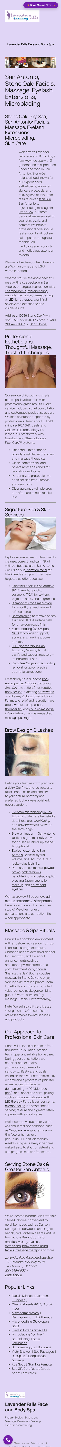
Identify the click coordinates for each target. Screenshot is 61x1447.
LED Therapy (43, 1317)
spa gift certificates (37, 1006)
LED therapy (13, 1101)
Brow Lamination (26, 1341)
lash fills (33, 863)
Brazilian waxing (16, 1242)
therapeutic (13, 709)
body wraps (46, 692)
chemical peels (15, 291)
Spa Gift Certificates (26, 1368)
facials (9, 1250)
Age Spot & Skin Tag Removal (32, 1364)
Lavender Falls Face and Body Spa (30, 44)
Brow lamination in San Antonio (33, 833)
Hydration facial (36, 570)
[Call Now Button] (8, 1439)
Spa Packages (44, 1351)
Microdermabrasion (25, 1313)
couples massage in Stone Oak (27, 975)
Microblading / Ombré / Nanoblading (28, 1336)
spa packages (29, 990)
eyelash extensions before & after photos (28, 898)
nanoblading (20, 876)
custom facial (27, 1084)
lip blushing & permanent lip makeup (33, 880)
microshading (40, 876)
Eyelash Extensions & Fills (29, 1330)
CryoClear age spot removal (28, 1130)
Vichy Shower (21, 1351)
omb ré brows (31, 872)
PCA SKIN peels (28, 425)
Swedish (18, 705)
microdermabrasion (18, 295)
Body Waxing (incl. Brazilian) (31, 1347)
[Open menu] (7, 32)
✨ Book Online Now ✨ (40, 5)
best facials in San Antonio (35, 566)
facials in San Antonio (35, 201)
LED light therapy (20, 299)
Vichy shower (31, 696)
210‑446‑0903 (15, 324)
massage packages (18, 718)
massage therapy (27, 1250)
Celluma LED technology (22, 430)
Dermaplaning (21, 616)
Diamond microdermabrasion (32, 603)
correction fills (41, 914)
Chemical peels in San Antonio (33, 586)
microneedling (37, 291)
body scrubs (13, 692)
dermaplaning (43, 295)
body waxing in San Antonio (27, 681)
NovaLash (11, 438)
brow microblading (35, 1246)
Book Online (38, 324)
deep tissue (34, 705)
